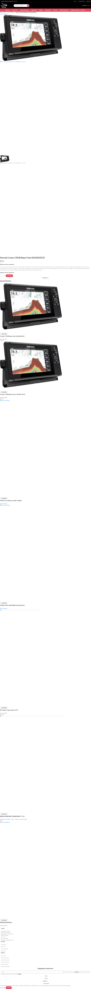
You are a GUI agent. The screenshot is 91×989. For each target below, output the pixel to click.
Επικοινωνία (3, 951)
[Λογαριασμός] (77, 5)
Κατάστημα (3, 946)
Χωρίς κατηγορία (10, 12)
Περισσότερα (3, 987)
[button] (4, 814)
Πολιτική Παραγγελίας (5, 960)
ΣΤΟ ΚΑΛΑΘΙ (9, 275)
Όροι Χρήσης (3, 955)
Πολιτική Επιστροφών (5, 962)
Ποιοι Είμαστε (3, 944)
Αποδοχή (9, 987)
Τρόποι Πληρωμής (4, 964)
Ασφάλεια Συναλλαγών (5, 966)
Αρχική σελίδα (3, 12)
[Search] (28, 6)
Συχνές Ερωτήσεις (4, 948)
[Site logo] (3, 5)
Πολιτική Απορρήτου (5, 957)
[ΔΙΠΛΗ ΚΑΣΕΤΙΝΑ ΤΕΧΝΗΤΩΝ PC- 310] (31, 762)
